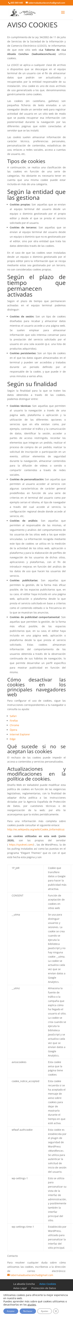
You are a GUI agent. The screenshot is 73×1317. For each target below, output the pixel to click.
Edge (13, 739)
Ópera (13, 729)
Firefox (14, 720)
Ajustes (44, 1311)
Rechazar (27, 1311)
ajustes (31, 1304)
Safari (13, 716)
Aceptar (11, 1311)
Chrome (14, 725)
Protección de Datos (43, 1288)
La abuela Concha (24, 1284)
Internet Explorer (20, 734)
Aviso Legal (20, 1288)
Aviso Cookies (47, 1284)
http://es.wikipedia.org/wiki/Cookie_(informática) (35, 829)
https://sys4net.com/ (21, 844)
